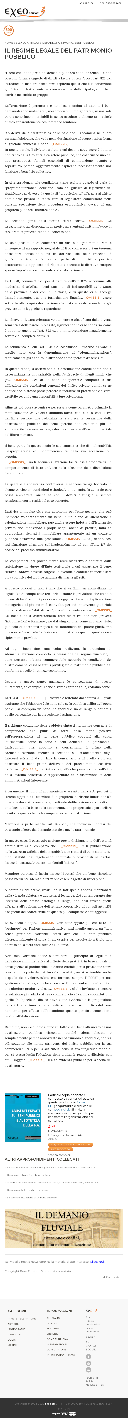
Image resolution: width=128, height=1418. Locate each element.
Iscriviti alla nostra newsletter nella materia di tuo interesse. (47, 1261)
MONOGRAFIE (57, 1130)
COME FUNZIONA (57, 1339)
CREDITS (64, 1409)
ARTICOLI (13, 1324)
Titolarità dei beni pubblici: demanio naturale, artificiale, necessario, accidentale (52, 1182)
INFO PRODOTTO (60, 1149)
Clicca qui (97, 1261)
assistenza (86, 3)
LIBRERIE (52, 1333)
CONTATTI (53, 1323)
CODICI (12, 1339)
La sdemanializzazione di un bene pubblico (32, 1197)
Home (9, 42)
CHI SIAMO (53, 1318)
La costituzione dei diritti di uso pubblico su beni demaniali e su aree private (51, 1167)
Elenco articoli (27, 42)
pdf (52, 1126)
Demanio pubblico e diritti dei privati (28, 1190)
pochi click (62, 1109)
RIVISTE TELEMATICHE (22, 1318)
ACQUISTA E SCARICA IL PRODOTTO (70, 1145)
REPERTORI (15, 1334)
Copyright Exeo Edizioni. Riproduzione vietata (38, 1271)
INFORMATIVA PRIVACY (61, 1354)
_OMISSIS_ (60, 144)
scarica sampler (59, 1155)
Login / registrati (109, 3)
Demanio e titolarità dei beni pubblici (28, 1175)
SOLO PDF (53, 1328)
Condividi (112, 1277)
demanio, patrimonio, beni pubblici (68, 42)
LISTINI (12, 1345)
